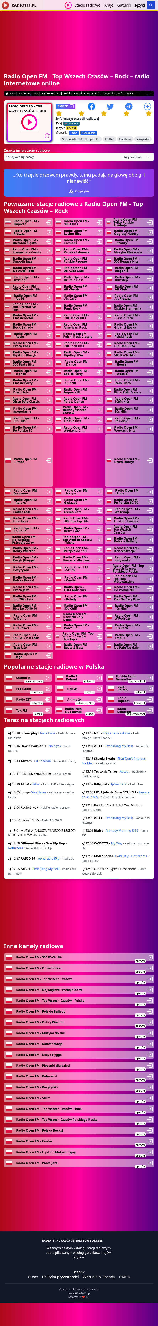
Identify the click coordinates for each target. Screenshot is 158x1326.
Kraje (108, 5)
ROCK (74, 132)
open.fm (94, 139)
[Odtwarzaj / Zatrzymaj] (68, 5)
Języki (140, 5)
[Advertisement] (79, 38)
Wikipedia (143, 139)
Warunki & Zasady (99, 1276)
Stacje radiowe (87, 5)
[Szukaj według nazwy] (79, 157)
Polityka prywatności (60, 1276)
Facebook (125, 139)
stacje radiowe (43, 93)
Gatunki (124, 5)
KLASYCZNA (88, 132)
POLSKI (71, 128)
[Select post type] (135, 157)
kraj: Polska (64, 93)
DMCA (124, 1276)
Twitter (109, 139)
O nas (33, 1276)
